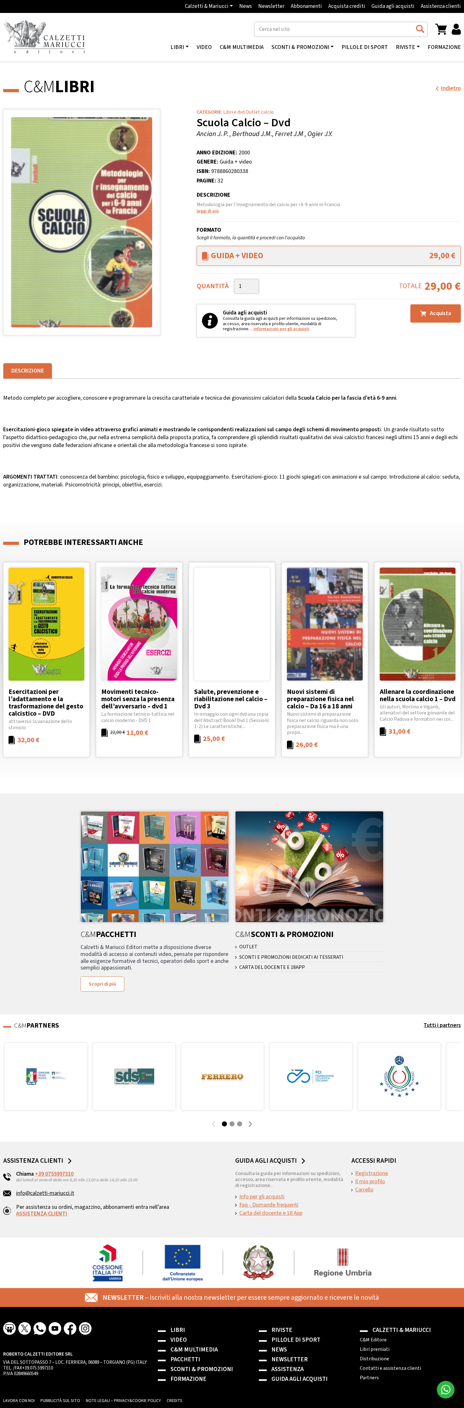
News (245, 6)
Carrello (364, 1190)
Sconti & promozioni (201, 1369)
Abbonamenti (306, 6)
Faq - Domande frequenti (268, 1205)
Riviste (281, 1330)
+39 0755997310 (54, 1174)
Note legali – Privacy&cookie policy (123, 1401)
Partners (369, 1378)
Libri (177, 1330)
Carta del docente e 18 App (270, 1213)
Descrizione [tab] (27, 371)
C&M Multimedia (242, 47)
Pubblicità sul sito (60, 1401)
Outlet (248, 947)
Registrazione (371, 1173)
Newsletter (271, 6)
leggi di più (208, 211)
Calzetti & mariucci (401, 1330)
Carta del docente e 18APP (272, 967)
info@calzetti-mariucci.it (45, 1193)
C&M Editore (373, 1340)
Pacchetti (185, 1360)
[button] (441, 29)
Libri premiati (375, 1349)
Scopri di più (102, 984)
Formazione (444, 47)
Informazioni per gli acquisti (281, 329)
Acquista (440, 313)
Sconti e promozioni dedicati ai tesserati (291, 957)
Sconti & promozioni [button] (300, 47)
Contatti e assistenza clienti (390, 1368)
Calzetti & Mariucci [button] (207, 6)
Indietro (451, 88)
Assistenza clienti (441, 6)
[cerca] (420, 29)
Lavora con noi (19, 1401)
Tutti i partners (442, 1025)
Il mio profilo (370, 1181)
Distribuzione (374, 1359)
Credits (174, 1401)
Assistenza (287, 1369)
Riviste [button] (405, 47)
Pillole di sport (365, 47)
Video (204, 47)
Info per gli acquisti (261, 1197)
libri (177, 47)
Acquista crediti (346, 6)
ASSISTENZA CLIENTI (41, 1214)
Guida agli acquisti (393, 6)
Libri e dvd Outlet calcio (248, 112)
